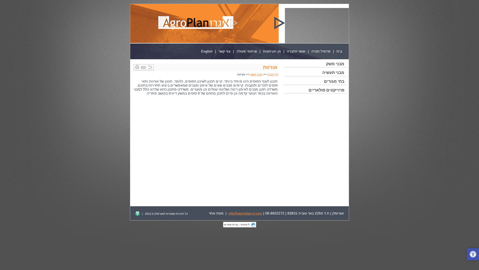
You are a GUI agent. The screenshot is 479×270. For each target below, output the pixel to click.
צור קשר (225, 51)
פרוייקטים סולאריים (326, 90)
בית (339, 51)
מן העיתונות (272, 51)
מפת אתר (216, 213)
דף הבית (272, 74)
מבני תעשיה (333, 72)
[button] (473, 254)
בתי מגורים (334, 81)
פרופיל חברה (321, 51)
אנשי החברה (296, 51)
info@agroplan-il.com (245, 213)
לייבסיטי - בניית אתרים (237, 224)
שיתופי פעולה (247, 51)
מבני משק (335, 64)
